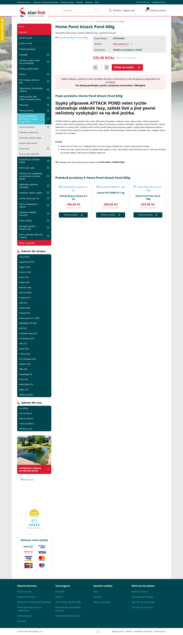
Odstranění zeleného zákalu (30, 138)
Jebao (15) (23, 389)
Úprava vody (24, 148)
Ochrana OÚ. (160, 631)
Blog (96, 2)
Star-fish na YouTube (142, 607)
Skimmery (24, 105)
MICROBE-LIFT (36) (27, 323)
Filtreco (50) (24, 307)
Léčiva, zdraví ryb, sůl (29, 198)
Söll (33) (23, 328)
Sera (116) (23, 277)
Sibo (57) (23, 302)
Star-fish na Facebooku (143, 602)
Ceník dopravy (24, 615)
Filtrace (22, 74)
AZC (122, 631)
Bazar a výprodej (27, 242)
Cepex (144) (24, 267)
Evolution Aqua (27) (28, 333)
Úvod (57, 21)
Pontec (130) (25, 272)
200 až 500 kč (25, 413)
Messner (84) (25, 287)
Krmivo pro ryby (26, 167)
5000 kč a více (25, 428)
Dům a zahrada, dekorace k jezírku (31, 236)
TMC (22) (23, 369)
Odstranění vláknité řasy (29, 132)
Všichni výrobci (26, 394)
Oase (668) (24, 256)
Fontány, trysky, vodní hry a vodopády (29, 61)
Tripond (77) (24, 297)
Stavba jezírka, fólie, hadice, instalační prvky (30, 98)
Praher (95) (24, 282)
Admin (129, 631)
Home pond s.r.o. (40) (29, 318)
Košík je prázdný (158, 10)
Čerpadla (23, 54)
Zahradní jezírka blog (142, 596)
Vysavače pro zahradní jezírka (29, 160)
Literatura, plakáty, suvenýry (27, 213)
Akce (21, 26)
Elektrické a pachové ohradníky (28, 185)
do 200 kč (23, 408)
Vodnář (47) (24, 313)
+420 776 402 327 (142, 2)
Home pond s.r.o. (121, 44)
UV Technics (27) (26, 338)
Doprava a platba (67, 2)
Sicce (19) (23, 379)
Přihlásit (117, 10)
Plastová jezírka (26, 110)
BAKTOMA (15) (26, 384)
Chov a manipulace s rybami (28, 205)
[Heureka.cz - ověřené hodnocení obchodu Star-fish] (34, 519)
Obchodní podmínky (45, 2)
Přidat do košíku (124, 67)
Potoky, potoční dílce (28, 68)
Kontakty (79, 2)
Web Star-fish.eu (140, 591)
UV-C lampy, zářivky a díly (29, 81)
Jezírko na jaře (25, 37)
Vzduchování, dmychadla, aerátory (31, 89)
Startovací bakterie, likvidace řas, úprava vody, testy (28, 119)
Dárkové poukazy (27, 49)
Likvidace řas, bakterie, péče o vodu (78, 21)
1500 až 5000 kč (26, 423)
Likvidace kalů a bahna (28, 143)
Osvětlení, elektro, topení (30, 192)
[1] (96, 10)
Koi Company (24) (27, 359)
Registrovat (129, 10)
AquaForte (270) (26, 262)
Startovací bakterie (26, 127)
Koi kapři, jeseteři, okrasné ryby (27, 227)
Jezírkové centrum (24, 2)
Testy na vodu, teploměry (29, 154)
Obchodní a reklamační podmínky (34, 602)
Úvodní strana (24, 591)
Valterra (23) (24, 364)
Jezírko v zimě (25, 43)
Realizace (88, 2)
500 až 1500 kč (26, 418)
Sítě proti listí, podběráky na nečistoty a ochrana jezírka (30, 176)
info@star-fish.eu (159, 2)
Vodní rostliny (25, 220)
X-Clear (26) (24, 353)
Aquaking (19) (25, 374)
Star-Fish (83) (25, 292)
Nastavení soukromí (143, 631)
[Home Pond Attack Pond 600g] (71, 37)
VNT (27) (23, 343)
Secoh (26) (24, 348)
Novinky (23, 32)
